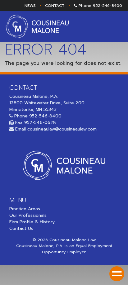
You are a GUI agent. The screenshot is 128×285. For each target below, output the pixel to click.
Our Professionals (28, 215)
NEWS (30, 5)
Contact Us (21, 228)
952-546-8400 (107, 5)
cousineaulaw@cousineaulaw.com (62, 129)
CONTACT (55, 5)
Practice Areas (24, 209)
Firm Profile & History (32, 222)
